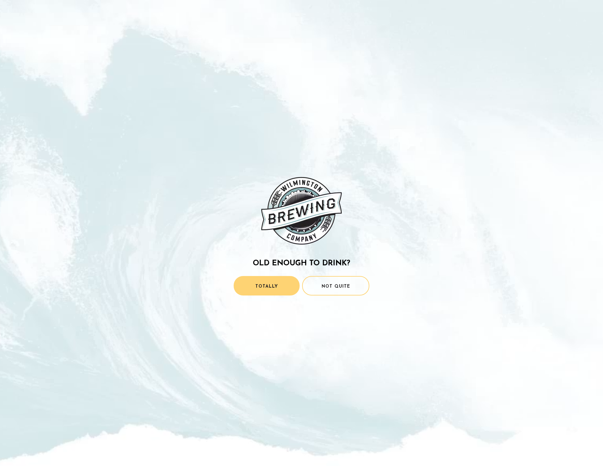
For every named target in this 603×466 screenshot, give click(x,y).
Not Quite (336, 286)
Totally (266, 286)
